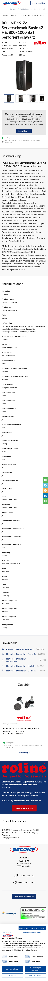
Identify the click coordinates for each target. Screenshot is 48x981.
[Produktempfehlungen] (45, 485)
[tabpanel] (24, 75)
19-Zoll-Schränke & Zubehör (21, 16)
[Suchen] (44, 9)
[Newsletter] (45, 501)
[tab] (9, 98)
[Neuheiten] (45, 480)
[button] (7, 932)
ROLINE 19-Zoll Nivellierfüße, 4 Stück (21, 728)
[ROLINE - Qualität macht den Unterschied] (24, 770)
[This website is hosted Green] (33, 913)
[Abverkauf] (45, 490)
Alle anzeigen (24, 752)
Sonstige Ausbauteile (10, 724)
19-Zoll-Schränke (40, 16)
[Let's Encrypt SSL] (9, 913)
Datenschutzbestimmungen (34, 932)
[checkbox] (4, 956)
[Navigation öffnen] (3, 9)
